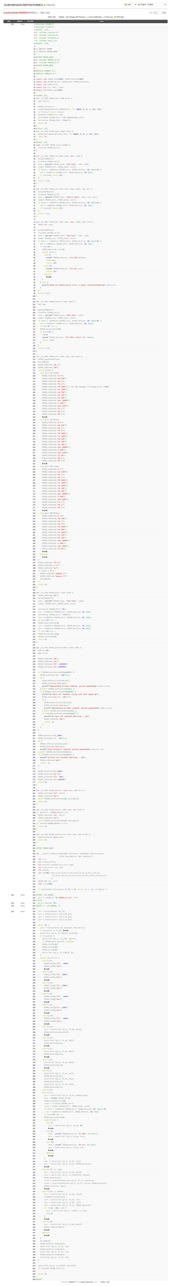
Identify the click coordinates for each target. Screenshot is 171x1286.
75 (34, 227)
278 (34, 785)
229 (34, 650)
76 (34, 230)
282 (34, 796)
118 (34, 346)
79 (34, 238)
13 (34, 57)
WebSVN (72, 1282)
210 (34, 598)
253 (34, 716)
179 (34, 513)
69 (34, 211)
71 (34, 217)
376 (34, 1054)
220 (34, 626)
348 (34, 977)
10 (34, 49)
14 (34, 60)
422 (34, 1181)
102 (34, 302)
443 (34, 1238)
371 (34, 1041)
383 (34, 1073)
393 (34, 1101)
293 (34, 826)
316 (34, 889)
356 (34, 999)
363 (34, 1018)
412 (34, 1153)
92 (34, 274)
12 (34, 54)
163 (34, 469)
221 (34, 629)
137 (34, 398)
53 (34, 167)
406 (34, 1137)
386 (34, 1082)
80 (34, 241)
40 (34, 131)
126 (34, 368)
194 (34, 554)
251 (34, 711)
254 (34, 719)
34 (34, 115)
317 (34, 892)
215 (34, 612)
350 (34, 983)
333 (34, 936)
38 (34, 126)
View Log (109, 17)
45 (34, 145)
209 (34, 596)
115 (34, 337)
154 (34, 444)
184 (34, 527)
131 (34, 381)
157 (34, 453)
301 (34, 848)
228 (34, 648)
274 (34, 774)
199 (34, 568)
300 (34, 845)
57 (34, 178)
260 (34, 736)
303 (34, 854)
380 (34, 1065)
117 (34, 343)
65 (34, 200)
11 (34, 52)
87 (34, 260)
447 (34, 1249)
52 (34, 164)
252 (34, 714)
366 (34, 1027)
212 (34, 604)
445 (34, 1244)
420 (34, 1175)
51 (34, 162)
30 (34, 104)
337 (34, 947)
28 (34, 98)
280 (34, 791)
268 (34, 758)
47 (34, 151)
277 (34, 782)
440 (34, 1230)
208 (34, 593)
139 (34, 403)
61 (34, 189)
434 (34, 1214)
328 (34, 922)
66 (34, 203)
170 (34, 488)
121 (34, 354)
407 (34, 1139)
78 (34, 236)
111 (34, 326)
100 (34, 296)
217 (34, 617)
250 (34, 708)
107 (34, 315)
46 (34, 148)
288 (34, 812)
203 (34, 579)
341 (34, 958)
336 (34, 944)
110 (34, 324)
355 (34, 997)
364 (34, 1021)
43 (34, 140)
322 (34, 906)
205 (34, 585)
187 (34, 535)
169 (34, 486)
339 (34, 953)
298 (34, 840)
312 (34, 878)
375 (34, 1051)
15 (34, 63)
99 (34, 293)
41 (34, 134)
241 (34, 683)
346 (34, 972)
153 (34, 442)
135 (34, 392)
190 (34, 543)
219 (34, 623)
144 (34, 417)
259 (34, 733)
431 (34, 1205)
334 (34, 939)
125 (34, 365)
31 (34, 107)
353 (34, 991)
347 (34, 975)
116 (34, 340)
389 (34, 1090)
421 (34, 1178)
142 (34, 411)
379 (34, 1062)
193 (34, 552)
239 (34, 678)
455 (34, 1271)
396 (34, 1109)
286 (34, 807)
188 (34, 538)
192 (34, 549)
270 (34, 763)
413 (34, 1156)
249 (34, 705)
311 (34, 876)
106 (34, 313)
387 (34, 1084)
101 (34, 299)
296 (34, 835)
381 (34, 1068)
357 (34, 1002)
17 (34, 68)
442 (34, 1235)
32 (34, 109)
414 (34, 1159)
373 (34, 1046)
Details (61, 17)
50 (34, 159)
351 (34, 986)
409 (34, 1145)
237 (34, 672)
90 (34, 269)
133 (34, 387)
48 (34, 153)
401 (34, 1123)
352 (34, 988)
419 (34, 1172)
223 (34, 634)
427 (34, 1194)
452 (34, 1263)
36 (34, 120)
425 (34, 1189)
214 (34, 609)
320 (34, 900)
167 (34, 480)
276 (34, 780)
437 (34, 1222)
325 (34, 914)
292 (34, 823)
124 (34, 362)
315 (34, 887)
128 (34, 373)
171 (34, 491)
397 (34, 1112)
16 (34, 65)
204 (34, 582)
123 (34, 359)
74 (34, 225)
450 (34, 1257)
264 (34, 747)
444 (34, 1241)
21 (34, 79)
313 (34, 881)
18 (34, 71)
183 (34, 524)
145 (34, 420)
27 (34, 96)
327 (34, 920)
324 (34, 911)
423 (34, 1183)
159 (34, 458)
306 (34, 862)
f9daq (50, 5)
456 (34, 1274)
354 (34, 994)
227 (34, 645)
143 (34, 414)
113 (34, 332)
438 (34, 1224)
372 (34, 1043)
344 (34, 966)
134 (34, 390)
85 (34, 255)
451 (34, 1260)
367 (34, 1029)
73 (34, 222)
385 (34, 1079)
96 (34, 285)
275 (34, 777)
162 (34, 466)
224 (34, 637)
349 (34, 980)
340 (34, 955)
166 (34, 477)
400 (34, 1120)
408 (34, 1142)
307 (34, 865)
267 (34, 755)
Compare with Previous (76, 17)
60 (34, 186)
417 (34, 1167)
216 (34, 615)
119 (34, 348)
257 (34, 727)
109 (34, 321)
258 (34, 730)
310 (34, 873)
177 (34, 508)
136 (34, 395)
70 (34, 214)
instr (16, 12)
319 (34, 898)
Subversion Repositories (23, 5)
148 (34, 428)
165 (34, 475)
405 (34, 1134)
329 (34, 925)
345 (34, 969)
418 (34, 1170)
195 (34, 557)
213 (34, 606)
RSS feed (120, 17)
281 (34, 793)
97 (34, 288)
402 (34, 1126)
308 (34, 867)
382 (34, 1071)
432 (34, 1208)
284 (34, 802)
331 (34, 931)
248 (34, 703)
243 (34, 689)
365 (34, 1024)
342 (34, 961)
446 (34, 1247)
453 (34, 1266)
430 (34, 1203)
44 (34, 142)
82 (34, 247)
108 (34, 318)
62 (34, 192)
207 (34, 590)
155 (34, 447)
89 (34, 266)
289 (34, 815)
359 (34, 1008)
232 (34, 659)
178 (34, 510)
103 (34, 304)
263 (34, 744)
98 (34, 291)
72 (34, 219)
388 (34, 1087)
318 (34, 895)
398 (34, 1115)
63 (34, 195)
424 (34, 1186)
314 (34, 884)
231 (34, 656)
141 (34, 409)
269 (34, 760)
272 (34, 769)
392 (34, 1098)
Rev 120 (52, 17)
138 (34, 400)
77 (34, 233)
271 (34, 766)
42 (34, 137)
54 (34, 170)
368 (34, 1032)
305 (34, 859)
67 (34, 205)
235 (34, 667)
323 (34, 909)
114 (34, 335)
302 (34, 851)
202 (34, 576)
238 (34, 675)
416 (34, 1164)
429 (34, 1200)
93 (34, 277)
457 (34, 1277)
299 (34, 843)
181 (34, 519)
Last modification (95, 17)
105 (34, 310)
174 (34, 499)
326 (34, 917)
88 (34, 263)
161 (34, 464)
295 (34, 832)
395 (34, 1106)
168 (34, 483)
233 (34, 661)
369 (34, 1035)
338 (34, 950)
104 (34, 307)
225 (34, 639)
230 (34, 653)
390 (34, 1093)
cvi (11, 12)
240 (34, 681)
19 (34, 74)
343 (34, 964)
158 (34, 456)
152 (34, 439)
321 (34, 903)
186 (34, 532)
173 (34, 497)
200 (34, 571)
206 (34, 587)
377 (34, 1057)
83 (34, 250)
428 (34, 1197)
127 (34, 370)
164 (34, 472)
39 (34, 129)
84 (34, 252)
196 (34, 560)
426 (34, 1191)
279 (34, 788)
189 (34, 541)
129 (34, 376)
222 (34, 631)
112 (34, 329)
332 (34, 933)
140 (34, 406)
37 (34, 123)
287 (34, 810)
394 (34, 1104)
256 (34, 725)
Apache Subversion (87, 1282)
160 (34, 461)
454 (34, 1268)
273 (34, 771)
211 (34, 601)
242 (34, 686)
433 (34, 1211)
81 (34, 244)
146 (34, 423)
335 (34, 942)
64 (34, 197)
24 (34, 87)
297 (34, 837)
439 (34, 1227)
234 (34, 664)
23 (34, 85)
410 (34, 1148)
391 (34, 1095)
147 (34, 425)
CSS (108, 1282)
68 (34, 208)
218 (34, 620)
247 (34, 700)
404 (34, 1131)
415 (34, 1161)
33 (34, 112)
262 (34, 741)
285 (34, 804)
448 (34, 1252)
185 (34, 530)
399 (34, 1117)
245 (34, 694)
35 (34, 118)
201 (34, 574)
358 (34, 1005)
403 (34, 1128)
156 (34, 450)
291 (34, 821)
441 (34, 1233)
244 (34, 692)
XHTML (102, 1282)
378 (34, 1060)
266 (34, 752)
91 (34, 271)
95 (34, 282)
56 (34, 175)
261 (34, 738)
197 (34, 563)
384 (34, 1076)
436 (34, 1219)
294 (34, 829)
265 (34, 749)
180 (34, 516)
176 (34, 505)
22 (34, 82)
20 (34, 76)
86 (34, 258)
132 (34, 384)
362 (34, 1016)
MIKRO (23, 12)
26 (34, 93)
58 (34, 181)
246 (34, 697)
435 (34, 1216)
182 (34, 521)
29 (34, 101)
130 (34, 379)
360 (34, 1010)
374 (34, 1049)
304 (34, 856)
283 (34, 799)
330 (34, 928)
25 (34, 90)
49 (34, 156)
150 (34, 433)
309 (34, 870)
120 (12, 24)
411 (34, 1150)
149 (34, 431)
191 (34, 546)
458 (34, 1279)
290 (34, 818)
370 (34, 1038)
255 (34, 722)
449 (34, 1255)
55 (34, 173)
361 (34, 1013)
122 (34, 357)
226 (34, 642)
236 (34, 670)
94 (34, 280)
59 (34, 184)
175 (34, 502)
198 (34, 565)
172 (34, 494)
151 (34, 436)
